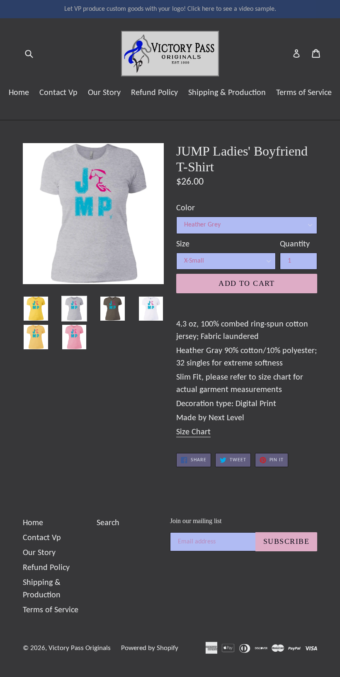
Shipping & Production (227, 93)
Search (108, 523)
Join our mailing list (195, 520)
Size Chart (193, 432)
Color (185, 208)
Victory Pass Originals (80, 648)
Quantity (295, 244)
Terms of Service (304, 93)
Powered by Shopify (149, 648)
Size (182, 244)
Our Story (104, 93)
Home (19, 93)
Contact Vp (58, 93)
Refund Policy (154, 93)
